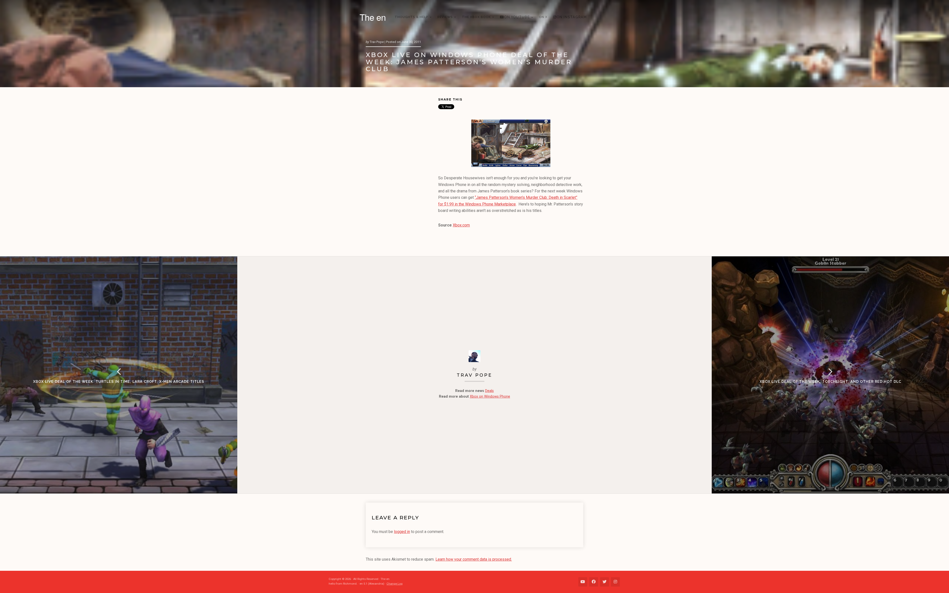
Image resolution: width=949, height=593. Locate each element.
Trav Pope (474, 375)
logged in (402, 531)
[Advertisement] (402, 173)
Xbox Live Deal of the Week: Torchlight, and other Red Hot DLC (830, 381)
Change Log (395, 583)
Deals (489, 391)
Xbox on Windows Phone (490, 396)
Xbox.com (461, 225)
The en (373, 17)
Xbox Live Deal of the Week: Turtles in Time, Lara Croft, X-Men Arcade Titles (118, 381)
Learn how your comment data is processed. (473, 559)
